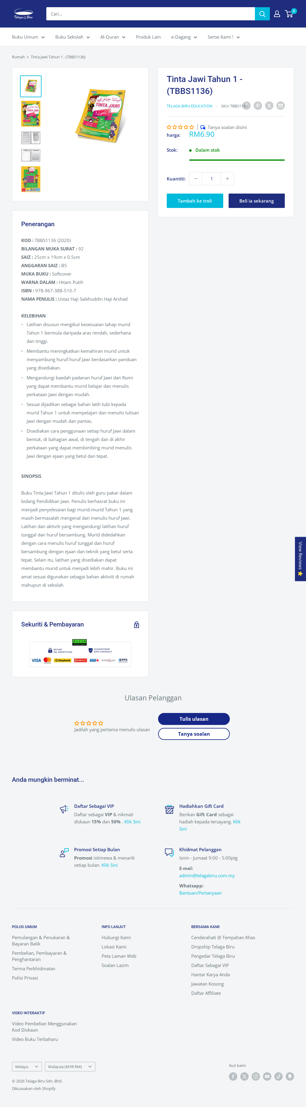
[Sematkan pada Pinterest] (258, 105)
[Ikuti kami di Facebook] (233, 1076)
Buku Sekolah (69, 37)
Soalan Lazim (115, 965)
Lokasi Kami (114, 947)
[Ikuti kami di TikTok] (278, 1076)
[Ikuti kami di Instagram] (256, 1076)
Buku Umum (25, 37)
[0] (289, 13)
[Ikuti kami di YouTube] (267, 1076)
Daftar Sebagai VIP (210, 965)
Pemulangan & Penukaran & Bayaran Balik (41, 940)
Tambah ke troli (195, 201)
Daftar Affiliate (206, 993)
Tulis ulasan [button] (194, 719)
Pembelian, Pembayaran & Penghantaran (39, 956)
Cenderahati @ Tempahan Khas (223, 937)
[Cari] (262, 13)
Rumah (18, 57)
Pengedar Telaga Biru (213, 956)
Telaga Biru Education (189, 106)
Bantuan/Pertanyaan (200, 893)
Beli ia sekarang (256, 201)
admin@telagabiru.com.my (207, 875)
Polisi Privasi (25, 978)
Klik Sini (132, 822)
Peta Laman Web (119, 956)
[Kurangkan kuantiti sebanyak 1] (195, 178)
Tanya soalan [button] (194, 734)
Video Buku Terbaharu (35, 1039)
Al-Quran (109, 37)
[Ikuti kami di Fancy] (290, 1076)
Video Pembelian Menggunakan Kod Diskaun (44, 1027)
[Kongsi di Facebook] (246, 105)
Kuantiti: (176, 179)
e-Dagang (181, 37)
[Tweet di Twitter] (269, 105)
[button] (181, 127)
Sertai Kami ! (220, 37)
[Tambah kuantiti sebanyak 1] (227, 178)
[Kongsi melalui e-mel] (280, 105)
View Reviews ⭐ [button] (301, 559)
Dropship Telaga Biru (213, 947)
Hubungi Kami (116, 937)
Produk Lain (148, 37)
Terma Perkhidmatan (33, 968)
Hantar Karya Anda (210, 974)
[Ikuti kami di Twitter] (244, 1076)
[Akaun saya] (277, 13)
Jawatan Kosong (207, 984)
